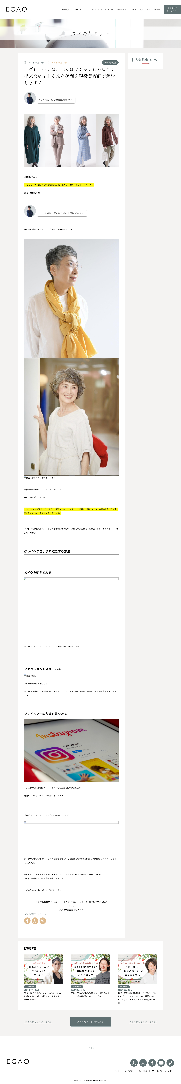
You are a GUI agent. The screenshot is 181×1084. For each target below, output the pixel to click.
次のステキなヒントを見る (142, 1021)
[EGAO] (16, 9)
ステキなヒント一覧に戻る (90, 1021)
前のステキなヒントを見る (38, 1021)
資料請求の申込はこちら (172, 9)
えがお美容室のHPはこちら (71, 909)
